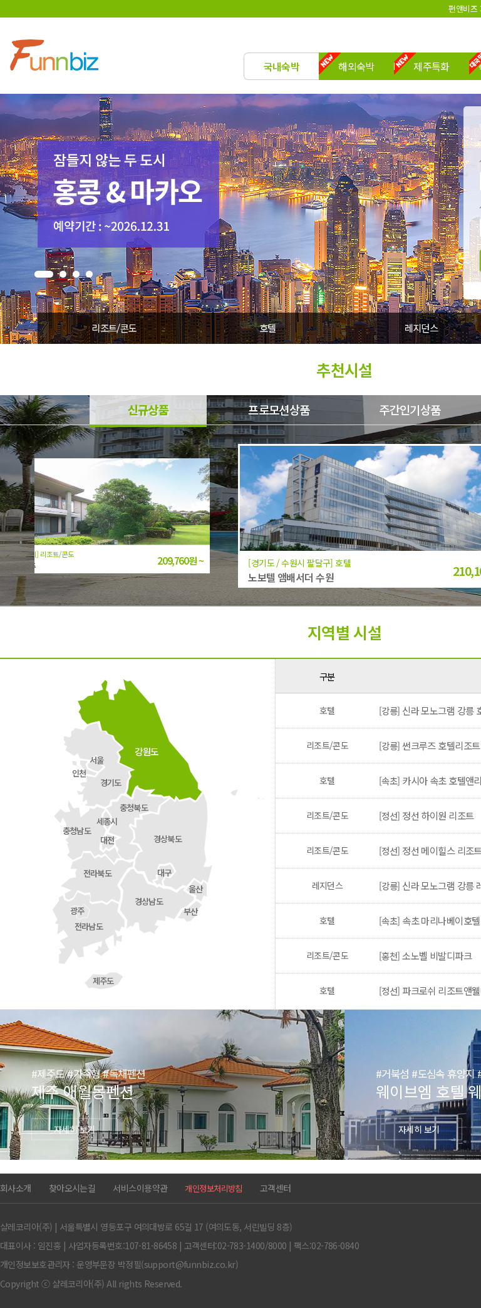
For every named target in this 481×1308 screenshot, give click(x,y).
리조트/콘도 (114, 328)
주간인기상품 (410, 409)
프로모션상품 (279, 409)
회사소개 (15, 1188)
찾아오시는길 (72, 1188)
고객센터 (275, 1188)
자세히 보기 (74, 1128)
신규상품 (148, 409)
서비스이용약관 (140, 1188)
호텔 (267, 328)
